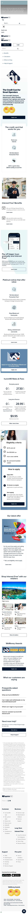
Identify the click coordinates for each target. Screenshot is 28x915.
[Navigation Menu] (2, 34)
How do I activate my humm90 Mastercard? (12, 712)
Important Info (21, 860)
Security (6, 864)
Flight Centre (5, 601)
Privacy (19, 862)
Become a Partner (22, 843)
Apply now (4, 30)
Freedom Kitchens (7, 612)
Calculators (7, 56)
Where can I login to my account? (12, 707)
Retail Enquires (8, 857)
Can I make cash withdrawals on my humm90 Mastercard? (13, 701)
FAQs (6, 855)
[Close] (4, 27)
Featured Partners (22, 839)
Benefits (6, 53)
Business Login (21, 813)
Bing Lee (17, 612)
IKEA (3, 626)
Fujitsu (16, 626)
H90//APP (7, 825)
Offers (6, 829)
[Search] (3, 20)
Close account (8, 823)
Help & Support (8, 63)
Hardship (7, 862)
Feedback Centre (9, 860)
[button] (14, 695)
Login (2, 32)
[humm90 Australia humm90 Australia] (5, 18)
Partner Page (20, 841)
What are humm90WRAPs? (10, 695)
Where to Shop (8, 60)
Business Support (9, 866)
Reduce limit (7, 821)
